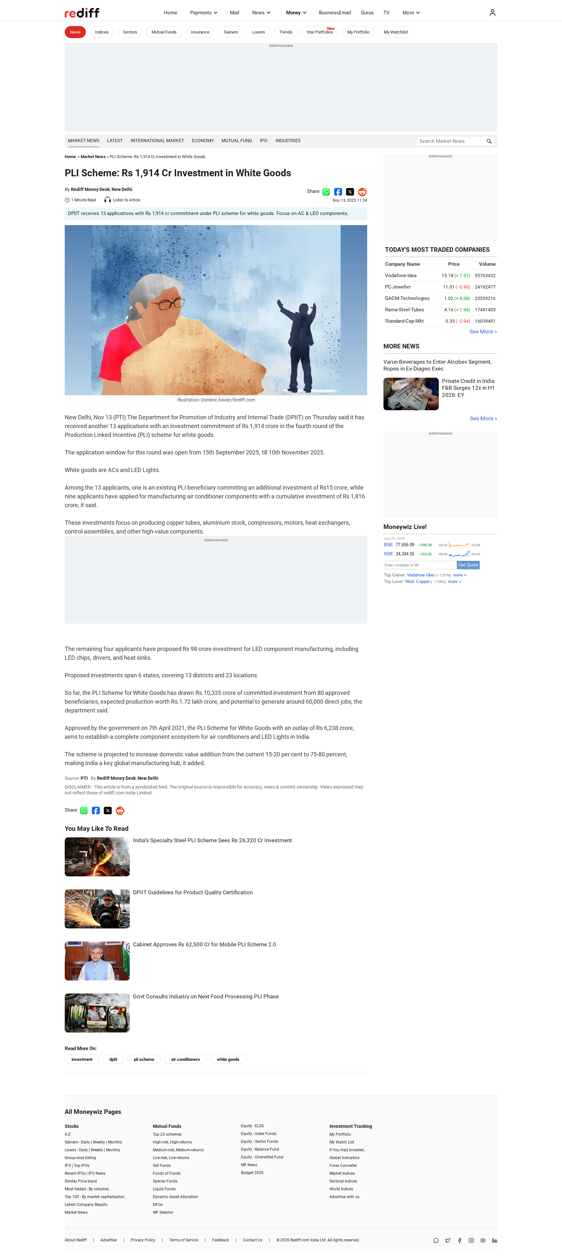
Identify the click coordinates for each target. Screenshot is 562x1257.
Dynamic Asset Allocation (175, 1197)
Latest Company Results (86, 1204)
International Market (157, 140)
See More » (483, 418)
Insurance (200, 32)
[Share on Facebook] (338, 191)
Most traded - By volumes (87, 1189)
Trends (285, 32)
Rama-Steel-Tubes (404, 310)
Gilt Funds (162, 1165)
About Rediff (76, 1240)
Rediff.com (299, 1240)
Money (293, 13)
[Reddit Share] (360, 191)
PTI (84, 778)
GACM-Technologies (407, 298)
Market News (83, 140)
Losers (258, 32)
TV (386, 13)
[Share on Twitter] (350, 191)
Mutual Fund (236, 140)
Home (170, 13)
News (258, 13)
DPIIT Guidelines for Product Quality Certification (193, 892)
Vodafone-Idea (401, 275)
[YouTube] (483, 1241)
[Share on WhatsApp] (436, 1241)
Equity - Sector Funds (259, 1141)
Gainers (231, 32)
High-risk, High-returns (172, 1142)
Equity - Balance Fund (260, 1149)
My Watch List (341, 1142)
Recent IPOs (75, 1173)
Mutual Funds (164, 32)
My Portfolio (358, 32)
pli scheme (144, 1059)
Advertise (108, 1240)
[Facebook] (459, 1241)
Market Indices (342, 1173)
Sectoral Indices (343, 1181)
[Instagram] (471, 1241)
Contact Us (252, 1240)
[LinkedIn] (494, 1241)
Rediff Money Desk (90, 189)
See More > (483, 332)
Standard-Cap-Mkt (404, 321)
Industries (288, 140)
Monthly (115, 1142)
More (408, 13)
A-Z (68, 1134)
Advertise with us (344, 1197)
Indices (102, 32)
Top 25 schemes (167, 1134)
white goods (228, 1059)
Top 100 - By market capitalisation (95, 1197)
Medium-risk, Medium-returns (178, 1150)
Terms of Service (183, 1240)
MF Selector (163, 1212)
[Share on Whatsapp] (326, 191)
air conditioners (185, 1059)
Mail (234, 13)
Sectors (130, 32)
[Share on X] (447, 1241)
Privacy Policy (143, 1240)
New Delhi (122, 189)
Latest (115, 140)
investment (82, 1059)
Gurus (367, 13)
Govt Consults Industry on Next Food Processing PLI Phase (206, 996)
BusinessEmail (335, 13)
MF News (249, 1165)
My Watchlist (396, 32)
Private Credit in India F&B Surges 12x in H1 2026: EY (468, 388)
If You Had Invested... (348, 1150)
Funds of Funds (167, 1173)
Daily (85, 1142)
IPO (263, 140)
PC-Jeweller (398, 287)
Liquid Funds (164, 1189)
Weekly (99, 1142)
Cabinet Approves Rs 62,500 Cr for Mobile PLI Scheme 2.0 (204, 944)
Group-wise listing (80, 1158)
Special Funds (165, 1181)
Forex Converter (343, 1165)
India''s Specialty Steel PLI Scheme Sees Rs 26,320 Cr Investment (212, 840)
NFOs (158, 1204)
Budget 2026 (252, 1172)
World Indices (341, 1189)
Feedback (220, 1240)
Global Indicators (344, 1158)
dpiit (113, 1059)
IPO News (96, 1173)
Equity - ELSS (252, 1126)
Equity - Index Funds (258, 1133)
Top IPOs (81, 1165)
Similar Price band (81, 1181)
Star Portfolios (320, 32)
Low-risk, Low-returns (171, 1158)
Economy (203, 140)
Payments (201, 13)
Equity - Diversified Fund (262, 1157)
